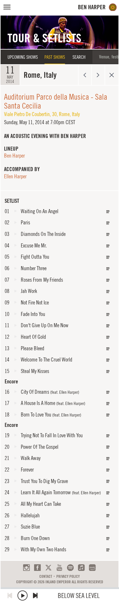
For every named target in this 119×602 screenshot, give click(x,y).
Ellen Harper (15, 176)
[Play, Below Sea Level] (22, 595)
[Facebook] (37, 567)
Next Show (98, 75)
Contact (45, 576)
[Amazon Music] (92, 567)
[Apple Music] (81, 567)
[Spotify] (70, 567)
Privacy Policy (68, 576)
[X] (48, 567)
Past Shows (54, 57)
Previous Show (85, 75)
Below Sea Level (79, 595)
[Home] (97, 7)
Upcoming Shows (23, 57)
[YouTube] (59, 567)
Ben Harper (14, 155)
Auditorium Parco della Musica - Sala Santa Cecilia (55, 101)
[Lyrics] (108, 211)
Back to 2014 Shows (111, 75)
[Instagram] (26, 567)
